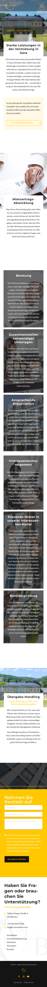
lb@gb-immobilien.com (17, 927)
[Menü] (40, 5)
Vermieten (11, 945)
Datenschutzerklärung (22, 835)
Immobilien (12, 935)
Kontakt (10, 949)
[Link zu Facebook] (19, 976)
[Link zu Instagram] (23, 976)
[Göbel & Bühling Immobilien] (10, 5)
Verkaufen (11, 942)
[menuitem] (40, 5)
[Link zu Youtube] (28, 976)
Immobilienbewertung (17, 938)
